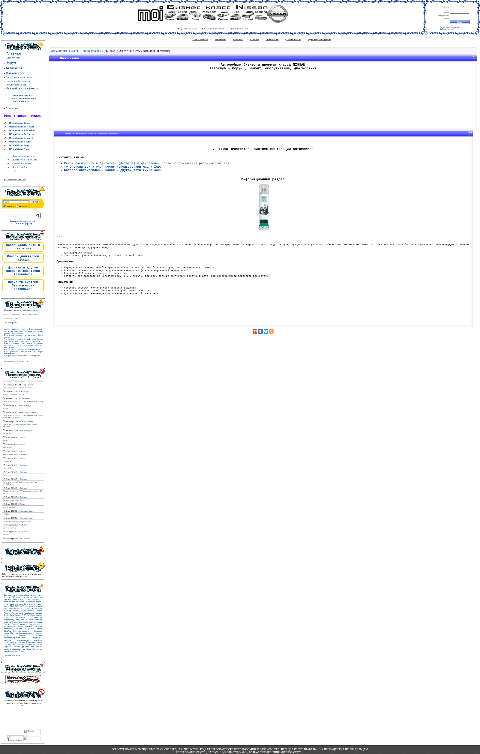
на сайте (10, 206)
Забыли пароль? (447, 29)
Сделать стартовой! (189, 29)
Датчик (7, 624)
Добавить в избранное (214, 29)
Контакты (254, 39)
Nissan (15, 622)
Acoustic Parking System (19, 608)
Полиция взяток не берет (13, 500)
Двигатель (7, 447)
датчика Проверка (26, 642)
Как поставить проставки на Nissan (23, 625)
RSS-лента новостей (239, 29)
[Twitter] (266, 331)
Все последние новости (15, 179)
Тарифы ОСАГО (30, 635)
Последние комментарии (19, 77)
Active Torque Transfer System (27, 610)
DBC (22, 619)
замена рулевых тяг (24, 646)
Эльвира (25, 392)
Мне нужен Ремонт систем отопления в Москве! (23, 381)
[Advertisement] (263, 100)
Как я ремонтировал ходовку (15, 454)
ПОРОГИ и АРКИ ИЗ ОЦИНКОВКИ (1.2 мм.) (23, 402)
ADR (24, 615)
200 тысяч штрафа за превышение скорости (23, 600)
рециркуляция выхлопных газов (17, 521)
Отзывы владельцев (16, 84)
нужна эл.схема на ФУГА (13, 395)
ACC (17, 606)
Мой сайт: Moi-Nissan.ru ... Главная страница (75, 50)
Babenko (23, 465)
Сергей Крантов (30, 412)
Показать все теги (12, 655)
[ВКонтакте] (260, 331)
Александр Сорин (27, 511)
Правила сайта (272, 39)
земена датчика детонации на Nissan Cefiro (23, 647)
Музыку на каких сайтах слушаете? (18, 388)
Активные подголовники (30, 622)
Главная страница (200, 39)
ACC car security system (31, 606)
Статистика (12, 108)
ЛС (28, 362)
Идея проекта (13, 57)
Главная (13, 53)
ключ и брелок (9, 528)
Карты (5, 440)
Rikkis (22, 504)
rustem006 (26, 399)
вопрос (5, 409)
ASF (17, 619)
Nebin (22, 437)
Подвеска (6, 475)
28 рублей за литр (32, 604)
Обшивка (7, 461)
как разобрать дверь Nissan (23, 650)
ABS (12, 606)
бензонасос (7, 433)
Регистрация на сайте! (450, 27)
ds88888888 (28, 421)
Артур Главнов (27, 385)
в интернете (24, 206)
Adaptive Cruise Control (14, 613)
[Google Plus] (255, 331)
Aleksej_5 (27, 406)
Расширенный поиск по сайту (23, 221)
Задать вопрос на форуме (319, 39)
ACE (6, 608)
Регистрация (220, 39)
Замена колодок (19, 624)
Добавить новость (293, 39)
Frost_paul (28, 430)
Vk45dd (6, 514)
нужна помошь (9, 507)
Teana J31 (7, 468)
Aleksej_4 (27, 539)
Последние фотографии (18, 80)
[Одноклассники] (271, 331)
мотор (5, 535)
